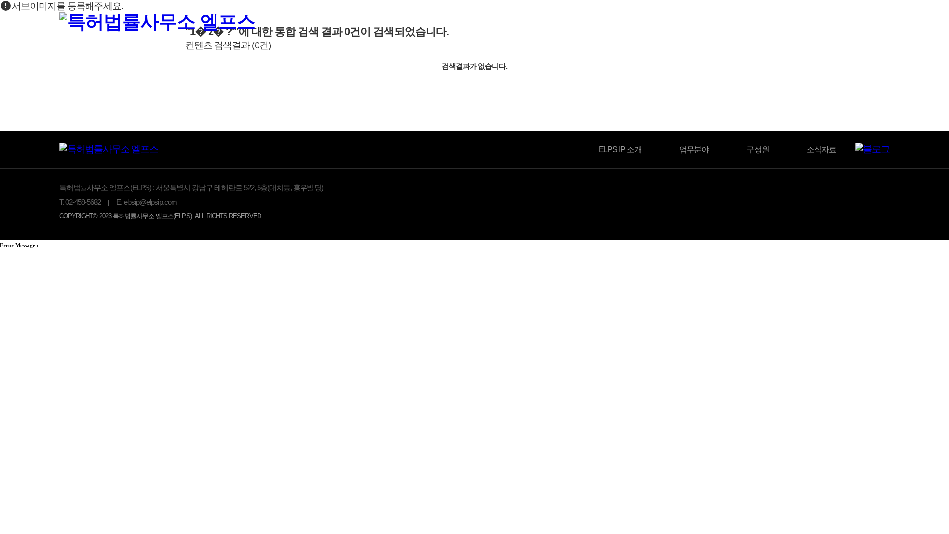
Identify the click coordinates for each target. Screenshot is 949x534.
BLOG (783, 23)
